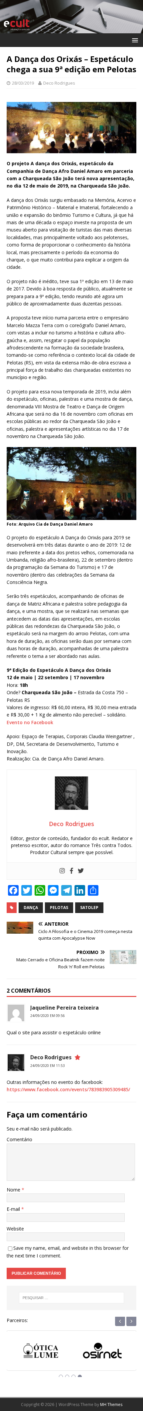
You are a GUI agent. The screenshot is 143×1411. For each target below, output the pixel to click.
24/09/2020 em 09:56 (47, 1015)
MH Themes (111, 1404)
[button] (133, 40)
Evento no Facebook (30, 722)
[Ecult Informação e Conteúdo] (71, 29)
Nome (14, 1189)
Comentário (19, 1139)
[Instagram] (62, 871)
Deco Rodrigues (59, 83)
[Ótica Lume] (40, 1353)
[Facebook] (71, 871)
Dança (31, 907)
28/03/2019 (23, 83)
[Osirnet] (102, 1353)
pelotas (59, 907)
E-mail (14, 1209)
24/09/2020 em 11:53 (47, 1065)
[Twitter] (81, 871)
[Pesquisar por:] (71, 1297)
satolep (89, 907)
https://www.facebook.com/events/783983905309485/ (68, 1089)
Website (15, 1228)
